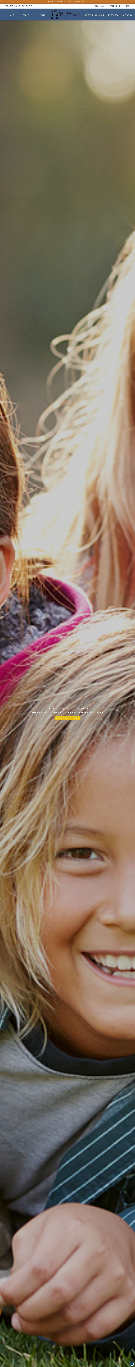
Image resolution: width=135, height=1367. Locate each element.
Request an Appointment (18, 6)
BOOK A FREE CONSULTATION (67, 718)
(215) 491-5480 (123, 6)
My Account (101, 6)
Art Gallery (112, 15)
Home (11, 15)
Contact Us (126, 15)
